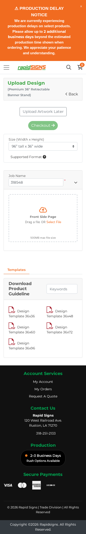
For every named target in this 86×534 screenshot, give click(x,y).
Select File (53, 222)
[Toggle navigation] (6, 67)
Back (73, 94)
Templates (16, 270)
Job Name (17, 176)
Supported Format (27, 157)
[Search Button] (68, 67)
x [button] (81, 6)
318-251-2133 (46, 433)
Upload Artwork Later (43, 111)
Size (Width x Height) (26, 139)
